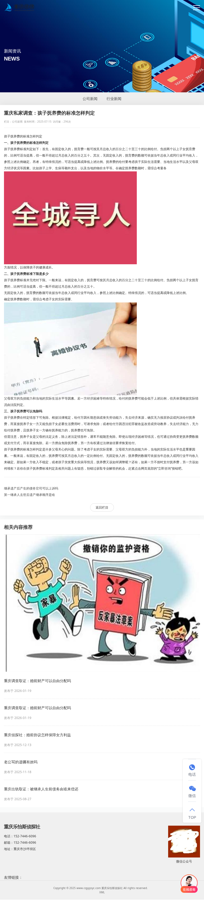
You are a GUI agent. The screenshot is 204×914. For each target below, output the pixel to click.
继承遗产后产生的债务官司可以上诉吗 (31, 488)
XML (102, 892)
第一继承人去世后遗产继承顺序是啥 (29, 494)
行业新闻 (114, 98)
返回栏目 (102, 507)
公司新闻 (90, 98)
